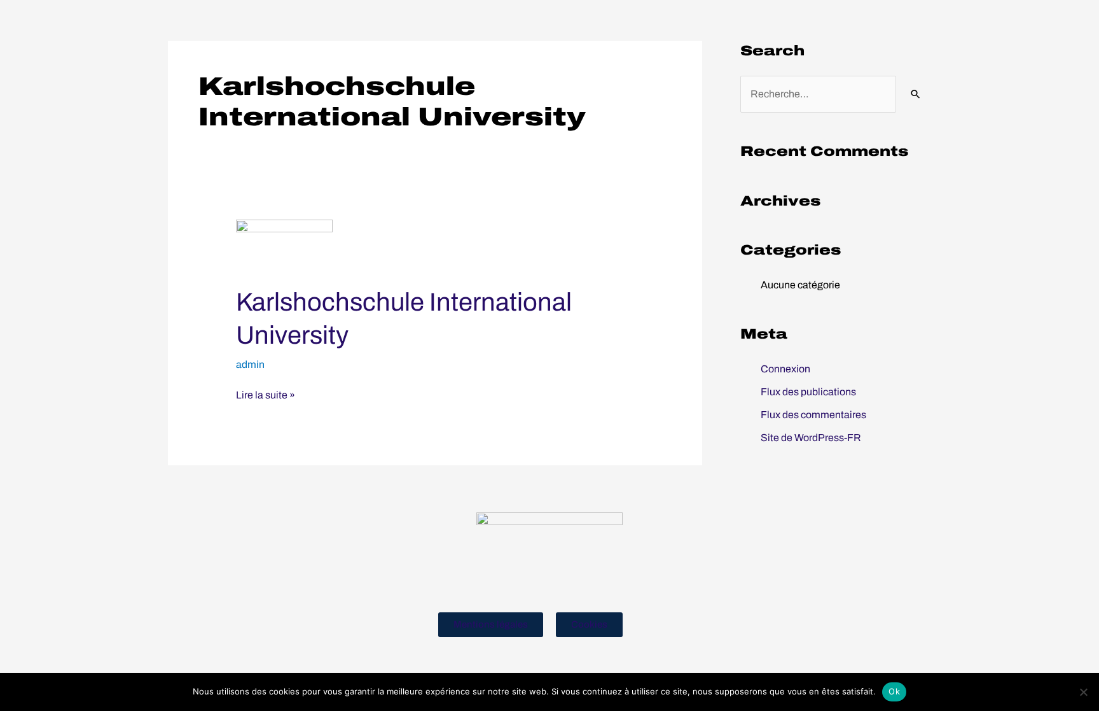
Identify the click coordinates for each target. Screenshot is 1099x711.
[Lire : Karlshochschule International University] (284, 244)
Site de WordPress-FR (811, 437)
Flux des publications (808, 391)
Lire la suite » (265, 394)
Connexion (785, 368)
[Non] (1083, 692)
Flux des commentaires (813, 414)
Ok (894, 691)
